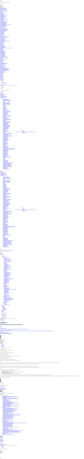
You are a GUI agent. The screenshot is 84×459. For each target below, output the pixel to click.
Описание (3, 344)
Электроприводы (6, 271)
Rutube (2, 87)
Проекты (1, 435)
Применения (1, 436)
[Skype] (6, 322)
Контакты (1, 442)
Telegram (3, 320)
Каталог (1, 441)
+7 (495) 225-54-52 (2, 91)
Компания (4, 307)
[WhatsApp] (5, 322)
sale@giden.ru (2, 319)
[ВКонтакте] (0, 322)
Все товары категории (2, 388)
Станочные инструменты (7, 301)
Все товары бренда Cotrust (3, 389)
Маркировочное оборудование (7, 297)
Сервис (2, 346)
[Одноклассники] (1, 322)
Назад (4, 256)
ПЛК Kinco (4, 332)
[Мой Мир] (2, 322)
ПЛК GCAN (1, 332)
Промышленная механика (7, 258)
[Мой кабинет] (0, 251)
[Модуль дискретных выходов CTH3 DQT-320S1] (6, 333)
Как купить (3, 345)
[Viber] (4, 322)
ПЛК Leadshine (7, 332)
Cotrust (1, 338)
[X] (3, 322)
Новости (1, 437)
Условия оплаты (2, 440)
